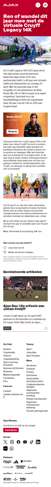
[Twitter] (5, 442)
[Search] (37, 5)
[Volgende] (42, 186)
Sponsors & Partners (13, 368)
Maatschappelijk (11, 374)
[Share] (46, 328)
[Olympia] (29, 473)
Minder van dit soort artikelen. (20, 252)
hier (39, 231)
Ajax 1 (29, 349)
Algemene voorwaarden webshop (32, 405)
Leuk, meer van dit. (16, 248)
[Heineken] (16, 479)
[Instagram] (12, 442)
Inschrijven (11, 430)
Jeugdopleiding (11, 359)
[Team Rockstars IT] (8, 473)
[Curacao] (8, 467)
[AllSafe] (7, 479)
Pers (5, 381)
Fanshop (30, 368)
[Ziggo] (7, 461)
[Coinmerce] (19, 473)
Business (7, 371)
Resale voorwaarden (36, 399)
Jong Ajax (31, 352)
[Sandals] (32, 467)
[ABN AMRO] (26, 461)
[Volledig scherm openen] (46, 61)
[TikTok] (31, 442)
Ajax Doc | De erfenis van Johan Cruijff (23, 307)
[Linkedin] (38, 442)
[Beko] (23, 479)
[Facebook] (18, 442)
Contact (7, 391)
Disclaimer (31, 375)
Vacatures (31, 365)
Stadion (7, 349)
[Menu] (45, 5)
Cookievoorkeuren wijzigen (35, 385)
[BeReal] (5, 448)
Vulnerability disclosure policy (34, 380)
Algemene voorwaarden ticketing (32, 393)
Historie (7, 355)
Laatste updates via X (13, 396)
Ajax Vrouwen (33, 355)
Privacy (30, 372)
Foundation (8, 378)
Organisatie (9, 352)
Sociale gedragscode (37, 411)
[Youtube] (25, 442)
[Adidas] (15, 461)
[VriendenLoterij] (20, 467)
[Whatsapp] (12, 448)
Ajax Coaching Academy (10, 363)
